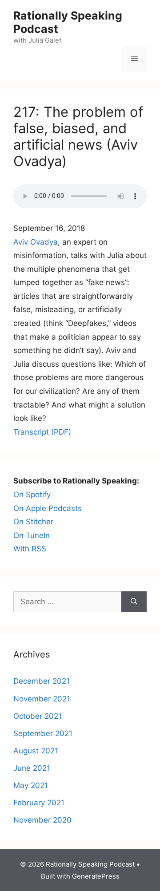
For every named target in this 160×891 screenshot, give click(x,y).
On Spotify (32, 494)
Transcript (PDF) (42, 432)
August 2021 (35, 750)
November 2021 (41, 698)
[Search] (134, 602)
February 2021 (38, 802)
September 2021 (42, 733)
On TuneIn (31, 535)
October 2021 (37, 716)
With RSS (29, 548)
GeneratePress (96, 876)
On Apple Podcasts (47, 508)
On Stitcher (33, 521)
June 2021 (31, 768)
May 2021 (30, 785)
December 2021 (41, 681)
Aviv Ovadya (35, 242)
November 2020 (42, 820)
